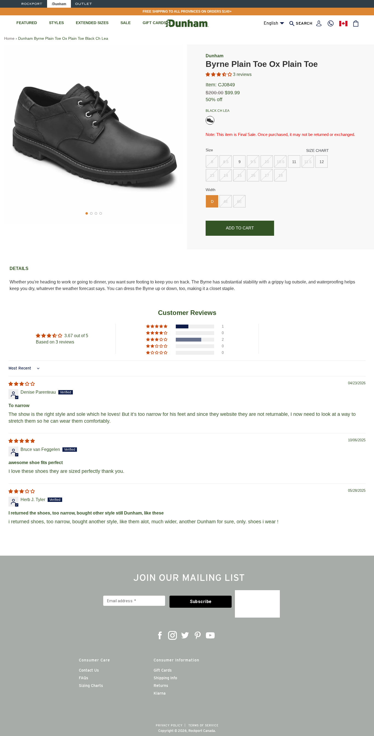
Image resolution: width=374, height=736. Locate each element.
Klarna (160, 693)
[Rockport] (31, 4)
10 (267, 162)
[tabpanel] (93, 133)
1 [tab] (86, 213)
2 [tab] (91, 213)
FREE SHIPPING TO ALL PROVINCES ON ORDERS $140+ (187, 11)
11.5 (308, 162)
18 (280, 175)
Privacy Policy (169, 725)
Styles (56, 23)
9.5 (253, 162)
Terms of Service (203, 725)
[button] (219, 74)
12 (322, 162)
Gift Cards (154, 23)
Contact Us (89, 670)
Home (9, 38)
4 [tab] (100, 213)
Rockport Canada (201, 731)
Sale (125, 23)
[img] (21, 384)
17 (267, 175)
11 (294, 162)
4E (225, 201)
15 (239, 175)
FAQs (83, 678)
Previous (15, 134)
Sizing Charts (91, 685)
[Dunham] (59, 4)
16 (253, 175)
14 (226, 175)
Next (174, 134)
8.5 (226, 162)
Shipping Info (165, 678)
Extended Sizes (92, 23)
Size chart (317, 151)
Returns (161, 685)
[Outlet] (83, 4)
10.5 (280, 162)
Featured (26, 23)
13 (212, 175)
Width (210, 189)
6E (239, 201)
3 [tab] (96, 213)
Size (209, 150)
